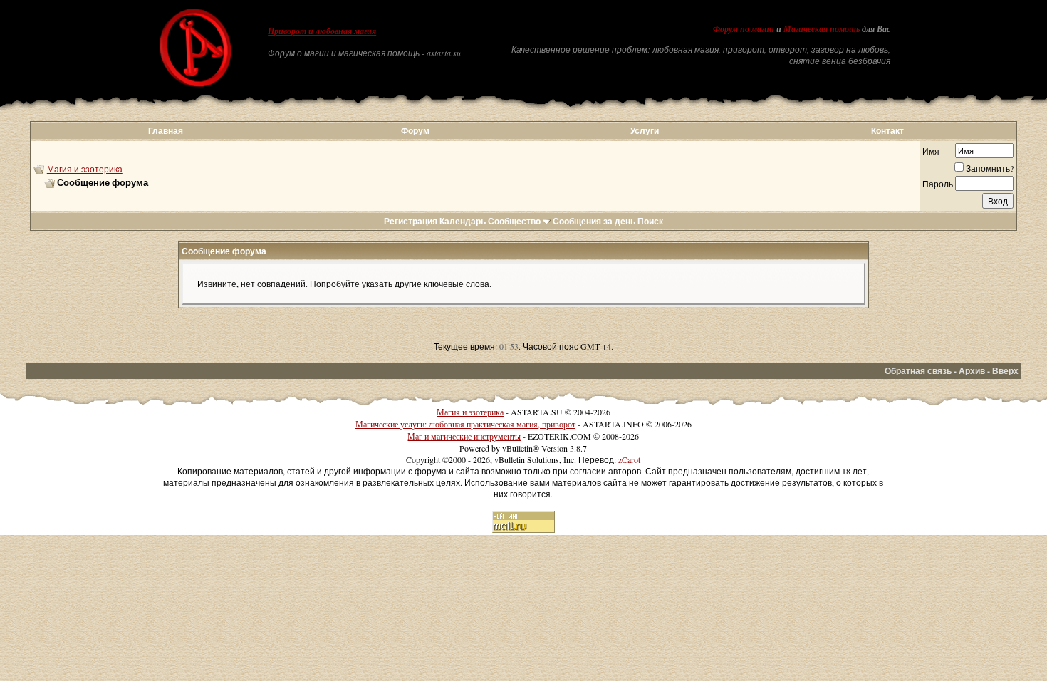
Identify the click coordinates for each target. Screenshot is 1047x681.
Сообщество (514, 221)
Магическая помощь (821, 29)
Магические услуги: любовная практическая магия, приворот (465, 424)
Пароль (937, 183)
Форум (415, 131)
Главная (165, 131)
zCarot (629, 459)
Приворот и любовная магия (322, 31)
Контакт (887, 131)
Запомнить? (990, 168)
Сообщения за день (594, 221)
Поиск (650, 221)
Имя (930, 151)
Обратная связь (918, 371)
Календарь (462, 221)
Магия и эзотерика (85, 169)
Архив (972, 371)
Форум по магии (743, 29)
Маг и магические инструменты (464, 436)
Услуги (644, 131)
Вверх (1005, 371)
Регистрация (410, 221)
